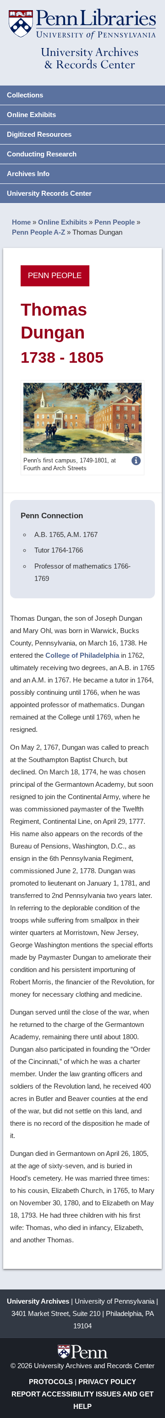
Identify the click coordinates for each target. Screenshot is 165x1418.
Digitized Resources (39, 134)
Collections (25, 95)
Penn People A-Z (38, 232)
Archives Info (28, 173)
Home (21, 222)
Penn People (114, 222)
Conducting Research (42, 154)
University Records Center (49, 193)
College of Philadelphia (82, 655)
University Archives (38, 1301)
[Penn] (82, 417)
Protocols (51, 1382)
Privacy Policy (107, 1382)
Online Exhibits (31, 114)
